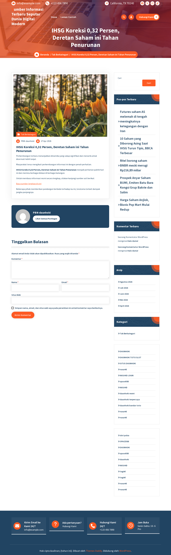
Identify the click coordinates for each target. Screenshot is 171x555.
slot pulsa (124, 435)
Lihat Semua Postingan (46, 218)
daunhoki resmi (127, 393)
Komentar (16, 258)
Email (65, 282)
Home (54, 17)
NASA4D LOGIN (126, 375)
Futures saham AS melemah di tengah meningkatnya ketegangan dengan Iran (134, 121)
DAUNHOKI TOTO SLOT (130, 357)
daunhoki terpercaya (130, 399)
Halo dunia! (132, 241)
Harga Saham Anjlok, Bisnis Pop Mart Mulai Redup (134, 205)
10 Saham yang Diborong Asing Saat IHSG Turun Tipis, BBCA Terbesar (136, 145)
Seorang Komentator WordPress (133, 247)
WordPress (125, 550)
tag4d (123, 471)
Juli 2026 (124, 287)
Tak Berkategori (60, 54)
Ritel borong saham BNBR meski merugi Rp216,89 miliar (133, 165)
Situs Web (16, 295)
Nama (14, 282)
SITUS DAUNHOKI (128, 363)
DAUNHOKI (125, 351)
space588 (124, 381)
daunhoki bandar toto (130, 405)
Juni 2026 (124, 293)
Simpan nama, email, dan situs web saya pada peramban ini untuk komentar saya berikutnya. (59, 308)
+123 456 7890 (59, 3)
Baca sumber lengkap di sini (28, 183)
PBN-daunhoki (27, 141)
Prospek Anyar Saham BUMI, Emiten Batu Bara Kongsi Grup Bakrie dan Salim (136, 185)
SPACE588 (124, 441)
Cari (119, 78)
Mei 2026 (124, 299)
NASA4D (123, 387)
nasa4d (123, 369)
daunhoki (124, 459)
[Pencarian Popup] (124, 17)
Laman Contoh (68, 17)
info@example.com (28, 3)
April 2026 (124, 305)
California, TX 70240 (122, 3)
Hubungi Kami (146, 17)
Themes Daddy (94, 550)
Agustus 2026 (126, 281)
